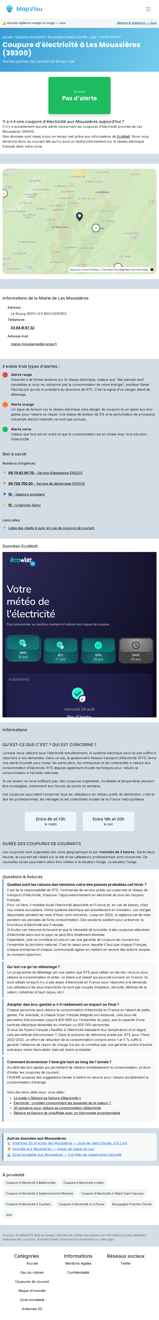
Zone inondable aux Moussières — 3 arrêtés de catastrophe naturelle (67, 1155)
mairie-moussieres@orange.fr (34, 344)
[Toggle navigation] (148, 9)
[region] (79, 221)
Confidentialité (78, 1272)
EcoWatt (123, 136)
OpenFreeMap (91, 269)
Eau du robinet (32, 1272)
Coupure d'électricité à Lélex (83, 1182)
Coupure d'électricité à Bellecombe (30, 1182)
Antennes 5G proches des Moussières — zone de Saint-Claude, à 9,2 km (69, 1143)
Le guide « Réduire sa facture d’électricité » (47, 1098)
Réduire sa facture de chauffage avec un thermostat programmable (67, 1113)
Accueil (7, 36)
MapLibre (75, 269)
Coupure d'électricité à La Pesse (82, 1204)
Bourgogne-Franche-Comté (67, 36)
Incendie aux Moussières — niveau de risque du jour (53, 1149)
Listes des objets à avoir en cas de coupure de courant (51, 528)
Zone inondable (32, 1300)
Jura (137, 23)
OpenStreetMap (140, 269)
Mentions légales (78, 1263)
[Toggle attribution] (151, 269)
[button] (79, 216)
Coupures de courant (30, 36)
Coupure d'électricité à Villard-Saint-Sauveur (112, 1193)
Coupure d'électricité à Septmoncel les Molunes (39, 1193)
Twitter (125, 1263)
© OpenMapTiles (109, 269)
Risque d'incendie (32, 1291)
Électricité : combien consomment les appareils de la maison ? (62, 1103)
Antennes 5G (32, 1309)
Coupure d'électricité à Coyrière (28, 1204)
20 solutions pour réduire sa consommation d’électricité (57, 1108)
